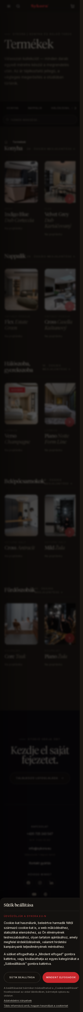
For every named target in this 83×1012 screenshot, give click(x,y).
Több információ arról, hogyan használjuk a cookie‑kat (36, 1005)
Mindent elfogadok (61, 977)
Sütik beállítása (22, 977)
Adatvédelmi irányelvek (18, 1000)
